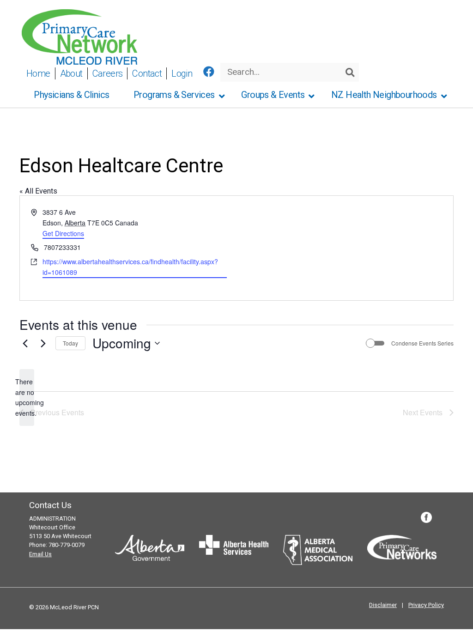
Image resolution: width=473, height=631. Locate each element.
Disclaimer (383, 604)
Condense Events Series (422, 343)
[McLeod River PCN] (79, 36)
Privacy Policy (426, 604)
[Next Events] (43, 343)
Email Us (40, 554)
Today (70, 343)
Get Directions (63, 233)
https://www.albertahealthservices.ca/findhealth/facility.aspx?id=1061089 (130, 267)
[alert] (26, 397)
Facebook (426, 517)
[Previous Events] (24, 343)
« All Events (38, 191)
